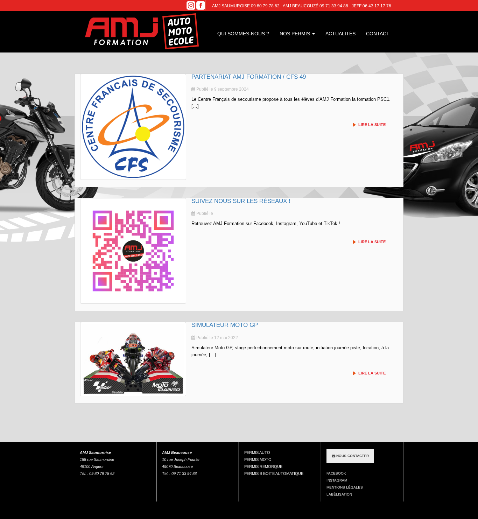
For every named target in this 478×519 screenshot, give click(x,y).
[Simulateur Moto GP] (133, 359)
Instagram (336, 480)
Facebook (336, 473)
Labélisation (339, 494)
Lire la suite (372, 125)
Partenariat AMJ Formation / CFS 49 (248, 76)
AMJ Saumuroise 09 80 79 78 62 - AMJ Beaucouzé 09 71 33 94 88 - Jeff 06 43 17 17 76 (301, 5)
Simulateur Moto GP (224, 325)
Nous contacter (352, 456)
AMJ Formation (143, 31)
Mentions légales (344, 487)
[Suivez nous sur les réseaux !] (133, 251)
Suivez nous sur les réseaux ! (240, 201)
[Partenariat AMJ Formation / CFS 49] (133, 127)
